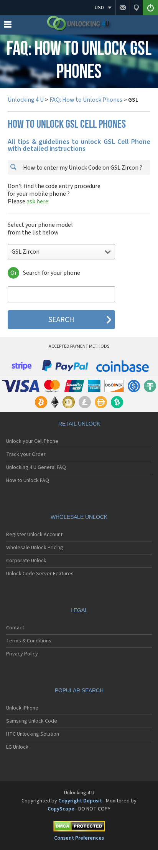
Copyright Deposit (80, 801)
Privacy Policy (22, 654)
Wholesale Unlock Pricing (34, 547)
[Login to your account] (150, 7)
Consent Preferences (79, 838)
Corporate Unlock (26, 560)
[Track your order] (136, 7)
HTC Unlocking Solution (32, 734)
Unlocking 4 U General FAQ (36, 467)
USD (99, 8)
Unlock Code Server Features (40, 574)
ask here (37, 201)
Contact (15, 628)
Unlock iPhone (22, 708)
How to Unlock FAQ (27, 480)
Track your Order (26, 454)
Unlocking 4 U (26, 100)
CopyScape (61, 809)
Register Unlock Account (34, 534)
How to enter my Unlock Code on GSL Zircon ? (82, 167)
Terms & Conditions (28, 641)
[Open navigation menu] (8, 26)
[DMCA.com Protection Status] (79, 827)
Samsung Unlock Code (31, 721)
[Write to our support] (122, 7)
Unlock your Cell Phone (32, 441)
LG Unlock (17, 747)
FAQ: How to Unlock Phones (85, 100)
